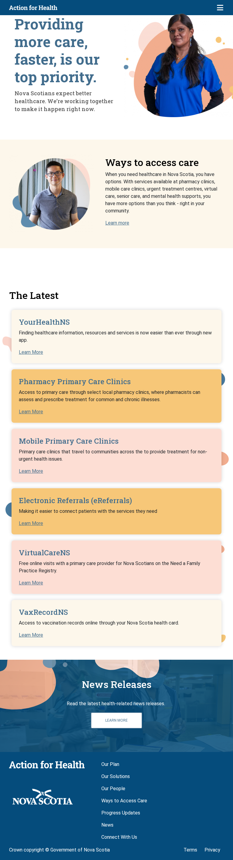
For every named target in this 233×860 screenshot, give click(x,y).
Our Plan (110, 764)
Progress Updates (120, 813)
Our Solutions (115, 776)
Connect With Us (119, 837)
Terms (190, 850)
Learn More (31, 352)
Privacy (212, 850)
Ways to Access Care (124, 801)
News (107, 825)
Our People (113, 788)
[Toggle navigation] (220, 8)
